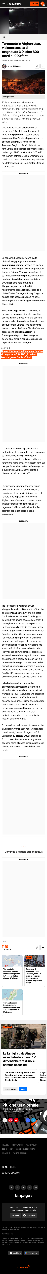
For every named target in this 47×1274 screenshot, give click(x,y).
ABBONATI (35, 3)
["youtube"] (16, 1120)
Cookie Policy (7, 1149)
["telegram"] (33, 1120)
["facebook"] (28, 1120)
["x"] (22, 1120)
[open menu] (3, 4)
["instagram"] (10, 1120)
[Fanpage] (23, 1196)
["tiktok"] (5, 1120)
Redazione (6, 1153)
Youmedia (5, 1145)
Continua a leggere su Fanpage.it (23, 851)
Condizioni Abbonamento (25, 1149)
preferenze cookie (20, 1153)
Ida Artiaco (18, 66)
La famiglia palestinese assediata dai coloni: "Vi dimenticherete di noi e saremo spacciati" (19, 1059)
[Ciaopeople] (24, 1267)
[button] (42, 66)
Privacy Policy (31, 1145)
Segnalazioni (17, 1145)
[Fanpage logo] (14, 3)
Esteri (4, 941)
